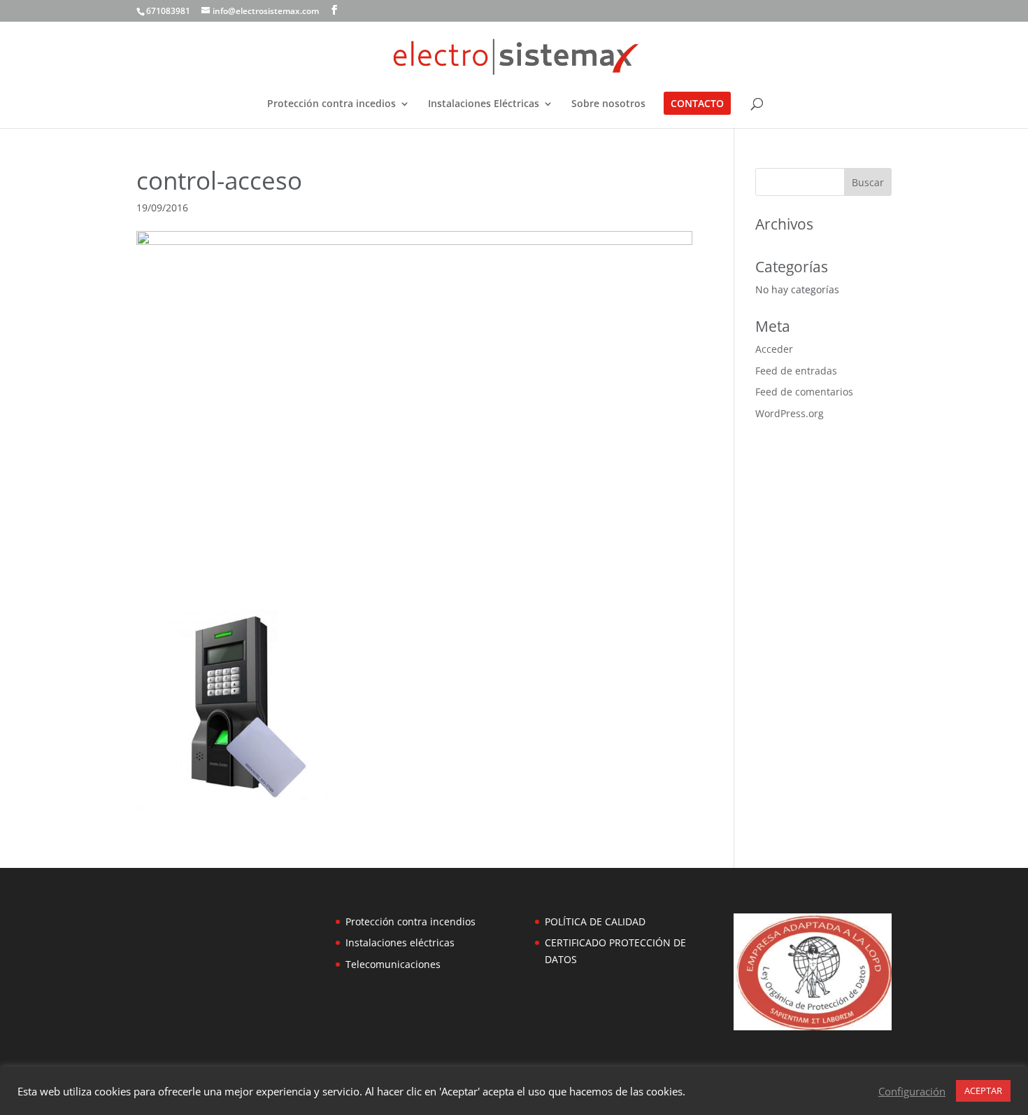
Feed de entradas (796, 370)
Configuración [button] (911, 1091)
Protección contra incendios (410, 921)
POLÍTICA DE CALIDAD (595, 921)
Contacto (697, 104)
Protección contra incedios (331, 104)
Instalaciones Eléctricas (483, 104)
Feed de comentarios (804, 391)
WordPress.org (789, 413)
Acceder (774, 349)
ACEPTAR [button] (983, 1090)
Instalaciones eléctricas (400, 942)
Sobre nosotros (608, 104)
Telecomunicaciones (393, 964)
